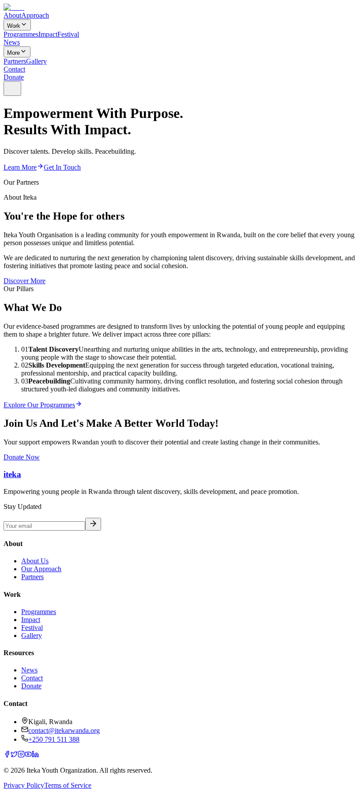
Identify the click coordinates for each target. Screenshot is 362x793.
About (12, 15)
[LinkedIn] (35, 755)
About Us (35, 561)
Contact (14, 69)
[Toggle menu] (12, 88)
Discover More (24, 281)
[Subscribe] (93, 524)
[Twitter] (14, 755)
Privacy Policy (24, 785)
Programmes (21, 34)
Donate (14, 77)
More (13, 52)
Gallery (36, 61)
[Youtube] (28, 755)
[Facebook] (7, 755)
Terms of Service (67, 785)
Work (13, 26)
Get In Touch (62, 167)
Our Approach (41, 569)
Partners (15, 61)
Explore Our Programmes (39, 405)
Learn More (20, 167)
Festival (68, 34)
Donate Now (22, 457)
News (12, 42)
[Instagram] (21, 755)
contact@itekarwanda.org (64, 730)
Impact (47, 34)
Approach (35, 15)
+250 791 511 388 (53, 739)
